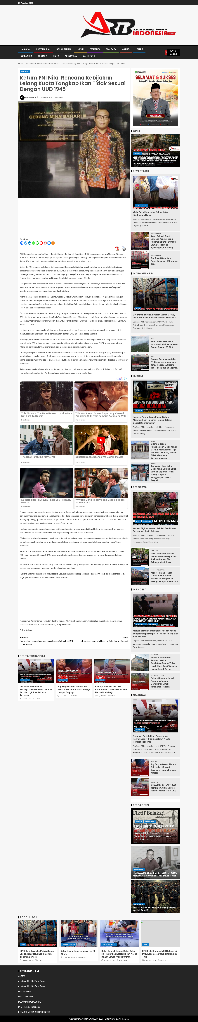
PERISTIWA (95, 49)
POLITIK (139, 49)
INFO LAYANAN (25, 996)
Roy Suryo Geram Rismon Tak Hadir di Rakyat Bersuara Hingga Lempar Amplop (74, 689)
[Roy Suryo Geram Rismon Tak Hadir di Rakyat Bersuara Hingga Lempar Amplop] (74, 671)
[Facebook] (21, 243)
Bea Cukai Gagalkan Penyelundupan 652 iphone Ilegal (164, 261)
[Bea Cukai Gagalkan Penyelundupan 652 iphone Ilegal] (140, 260)
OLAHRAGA (111, 49)
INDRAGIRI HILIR (63, 49)
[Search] (162, 52)
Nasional (25, 71)
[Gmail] (45, 243)
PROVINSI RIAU (43, 49)
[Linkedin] (29, 243)
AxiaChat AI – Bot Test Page (31, 981)
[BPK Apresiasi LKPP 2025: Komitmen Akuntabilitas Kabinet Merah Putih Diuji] (112, 671)
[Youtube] (41, 243)
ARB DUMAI (82, 957)
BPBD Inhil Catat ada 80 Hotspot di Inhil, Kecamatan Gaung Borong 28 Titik (164, 344)
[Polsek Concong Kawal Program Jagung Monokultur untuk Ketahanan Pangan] (140, 681)
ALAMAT (22, 976)
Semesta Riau (141, 205)
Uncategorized (68, 944)
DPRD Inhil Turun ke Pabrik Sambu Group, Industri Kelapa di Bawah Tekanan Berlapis (37, 954)
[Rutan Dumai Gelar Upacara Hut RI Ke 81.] (78, 933)
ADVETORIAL (71, 56)
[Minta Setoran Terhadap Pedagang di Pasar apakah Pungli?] (155, 896)
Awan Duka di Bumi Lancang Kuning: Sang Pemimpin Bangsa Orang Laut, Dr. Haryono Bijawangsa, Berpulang (163, 242)
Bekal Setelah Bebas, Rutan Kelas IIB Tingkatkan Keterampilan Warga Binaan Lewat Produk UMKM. (119, 954)
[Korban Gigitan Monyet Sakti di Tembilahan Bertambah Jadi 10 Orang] (155, 508)
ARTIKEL (126, 49)
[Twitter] (25, 243)
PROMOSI (42, 56)
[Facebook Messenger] (49, 243)
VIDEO (56, 56)
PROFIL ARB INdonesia (29, 1007)
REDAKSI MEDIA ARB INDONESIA (34, 1012)
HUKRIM (80, 49)
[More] (53, 243)
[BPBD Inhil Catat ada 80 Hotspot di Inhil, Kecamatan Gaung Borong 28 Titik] (140, 343)
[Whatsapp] (33, 243)
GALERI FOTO (89, 56)
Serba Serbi (149, 822)
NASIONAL (26, 49)
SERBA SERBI (26, 56)
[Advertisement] (74, 218)
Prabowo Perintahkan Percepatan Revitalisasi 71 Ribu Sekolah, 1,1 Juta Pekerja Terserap (151, 739)
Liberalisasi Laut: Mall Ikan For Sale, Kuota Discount (104, 639)
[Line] (37, 243)
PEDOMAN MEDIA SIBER (30, 1002)
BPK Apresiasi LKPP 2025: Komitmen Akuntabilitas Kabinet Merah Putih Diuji (111, 689)
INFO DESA (153, 624)
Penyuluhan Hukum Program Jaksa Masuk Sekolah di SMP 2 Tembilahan (47, 641)
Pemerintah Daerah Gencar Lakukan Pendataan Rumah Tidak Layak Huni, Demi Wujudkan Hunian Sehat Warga (164, 663)
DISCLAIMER (24, 991)
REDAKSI (31, 97)
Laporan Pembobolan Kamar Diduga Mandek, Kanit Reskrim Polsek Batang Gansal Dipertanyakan (152, 420)
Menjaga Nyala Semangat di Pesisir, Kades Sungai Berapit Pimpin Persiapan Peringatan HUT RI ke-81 (155, 633)
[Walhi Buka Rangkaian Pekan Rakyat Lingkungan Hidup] (155, 192)
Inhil (138, 308)
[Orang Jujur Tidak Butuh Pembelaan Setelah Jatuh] (155, 150)
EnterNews (110, 1018)
